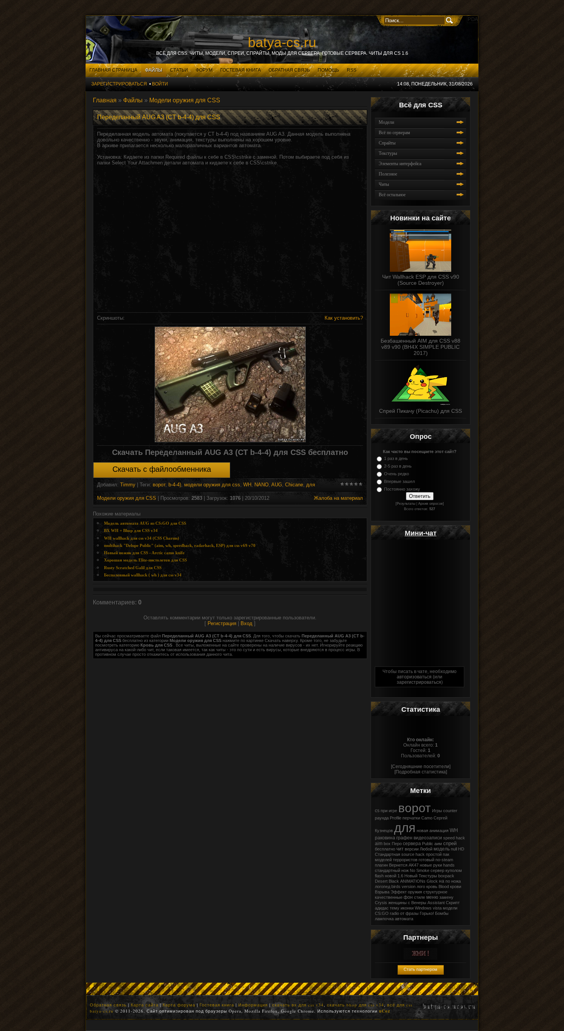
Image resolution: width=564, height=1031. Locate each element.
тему (394, 908)
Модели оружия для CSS (184, 100)
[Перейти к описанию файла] (420, 248)
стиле (419, 897)
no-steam (444, 859)
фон (408, 897)
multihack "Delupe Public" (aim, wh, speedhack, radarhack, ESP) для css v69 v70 (180, 545)
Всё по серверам (394, 132)
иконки (407, 908)
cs (377, 810)
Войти (160, 84)
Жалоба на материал (338, 498)
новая (422, 830)
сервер (437, 870)
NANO (261, 485)
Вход (246, 623)
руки (437, 865)
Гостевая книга (217, 1005)
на (441, 881)
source (407, 854)
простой (434, 854)
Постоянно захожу (402, 489)
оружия (415, 892)
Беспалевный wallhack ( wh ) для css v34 (142, 575)
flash (379, 875)
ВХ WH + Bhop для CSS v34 (131, 531)
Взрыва (382, 892)
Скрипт (453, 902)
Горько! (427, 913)
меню (432, 897)
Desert (381, 881)
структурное (435, 892)
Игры (437, 810)
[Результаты (405, 504)
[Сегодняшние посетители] (420, 766)
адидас (382, 908)
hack (420, 854)
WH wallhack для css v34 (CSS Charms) (141, 538)
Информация (253, 1005)
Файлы (133, 100)
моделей (383, 859)
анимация (439, 830)
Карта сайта (144, 1005)
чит (400, 849)
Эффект (399, 892)
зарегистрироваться (419, 682)
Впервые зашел (399, 481)
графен (404, 838)
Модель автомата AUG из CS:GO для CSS (145, 523)
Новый (410, 875)
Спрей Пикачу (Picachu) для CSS (420, 411)
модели (450, 908)
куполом (453, 870)
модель (442, 849)
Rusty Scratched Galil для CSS (133, 568)
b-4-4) (174, 485)
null (454, 849)
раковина (385, 838)
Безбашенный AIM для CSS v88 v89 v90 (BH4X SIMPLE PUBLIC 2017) (420, 347)
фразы (412, 913)
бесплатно (385, 849)
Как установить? (344, 318)
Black (394, 881)
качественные (388, 897)
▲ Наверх (10, 17)
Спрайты (387, 143)
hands (449, 865)
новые (426, 865)
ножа (456, 881)
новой (390, 875)
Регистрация (222, 623)
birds (396, 886)
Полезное (388, 174)
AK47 (414, 865)
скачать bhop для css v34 (355, 1005)
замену (446, 897)
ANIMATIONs (412, 881)
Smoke (422, 870)
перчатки (411, 818)
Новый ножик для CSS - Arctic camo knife (144, 553)
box (387, 843)
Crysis (381, 902)
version (409, 886)
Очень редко (396, 473)
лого (421, 886)
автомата (404, 918)
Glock (432, 881)
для (310, 485)
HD (461, 849)
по (447, 881)
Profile (395, 818)
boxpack (446, 875)
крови (455, 886)
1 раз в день (396, 458)
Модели (386, 122)
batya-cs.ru (282, 42)
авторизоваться (414, 677)
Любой (426, 849)
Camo (426, 818)
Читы (384, 184)
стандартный (387, 870)
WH (247, 485)
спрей (450, 843)
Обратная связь (108, 1005)
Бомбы (442, 913)
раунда (382, 818)
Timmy (127, 485)
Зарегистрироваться (119, 84)
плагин (381, 865)
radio (394, 913)
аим (438, 843)
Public (427, 843)
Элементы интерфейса (400, 163)
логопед (382, 886)
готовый (426, 859)
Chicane (294, 485)
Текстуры (388, 153)
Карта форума (179, 1005)
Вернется (398, 865)
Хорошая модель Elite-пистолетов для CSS (145, 560)
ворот (159, 485)
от (402, 913)
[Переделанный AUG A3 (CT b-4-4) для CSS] (230, 384)
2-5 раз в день (398, 466)
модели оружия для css (212, 485)
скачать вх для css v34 (298, 1005)
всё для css (399, 1005)
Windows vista (428, 908)
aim (379, 843)
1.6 (400, 875)
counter (450, 810)
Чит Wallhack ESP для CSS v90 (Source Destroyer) (420, 280)
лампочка (384, 918)
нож (405, 870)
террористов (405, 859)
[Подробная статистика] (420, 772)
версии (412, 849)
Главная (105, 100)
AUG (276, 485)
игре (393, 810)
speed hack (454, 838)
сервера (412, 843)
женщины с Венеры (407, 902)
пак (446, 854)
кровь (431, 886)
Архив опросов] (431, 504)
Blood (444, 886)
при (384, 810)
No (412, 870)
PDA (473, 19)
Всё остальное (392, 194)
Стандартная (387, 854)
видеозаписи (428, 838)
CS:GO (382, 913)
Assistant (436, 902)
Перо (397, 843)
